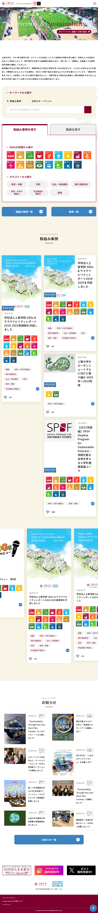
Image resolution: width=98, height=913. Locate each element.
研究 (38, 184)
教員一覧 (74, 211)
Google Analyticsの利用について (12, 901)
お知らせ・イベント (42, 101)
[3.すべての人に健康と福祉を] (30, 155)
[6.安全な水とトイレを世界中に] (58, 155)
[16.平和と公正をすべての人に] (68, 165)
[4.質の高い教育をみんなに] (39, 155)
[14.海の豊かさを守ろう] (49, 165)
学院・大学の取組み (16, 192)
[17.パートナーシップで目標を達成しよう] (78, 165)
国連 (60, 192)
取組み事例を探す (24, 129)
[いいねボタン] (5, 397)
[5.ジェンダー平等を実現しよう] (49, 155)
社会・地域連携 (59, 184)
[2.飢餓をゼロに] (20, 155)
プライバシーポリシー (9, 898)
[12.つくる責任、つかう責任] (30, 165)
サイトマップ (6, 904)
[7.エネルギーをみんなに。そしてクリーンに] (68, 155)
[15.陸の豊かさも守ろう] (58, 165)
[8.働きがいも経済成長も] (78, 155)
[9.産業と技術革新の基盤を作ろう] (87, 155)
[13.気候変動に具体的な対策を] (39, 165)
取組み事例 (15, 101)
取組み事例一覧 (24, 211)
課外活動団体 (81, 184)
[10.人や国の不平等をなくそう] (11, 165)
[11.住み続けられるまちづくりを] (20, 165)
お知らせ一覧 (49, 839)
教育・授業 (16, 184)
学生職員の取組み (38, 192)
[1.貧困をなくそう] (11, 155)
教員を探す (73, 129)
